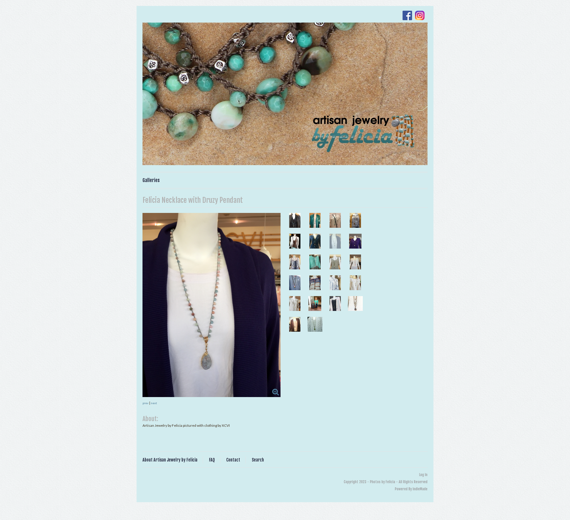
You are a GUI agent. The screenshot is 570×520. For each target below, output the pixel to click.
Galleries (151, 180)
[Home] (285, 94)
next (154, 403)
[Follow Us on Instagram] (421, 16)
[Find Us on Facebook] (409, 16)
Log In (423, 474)
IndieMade (420, 489)
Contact (233, 459)
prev (145, 403)
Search (258, 459)
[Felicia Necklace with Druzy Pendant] (211, 305)
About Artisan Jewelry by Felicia (169, 459)
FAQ (212, 459)
